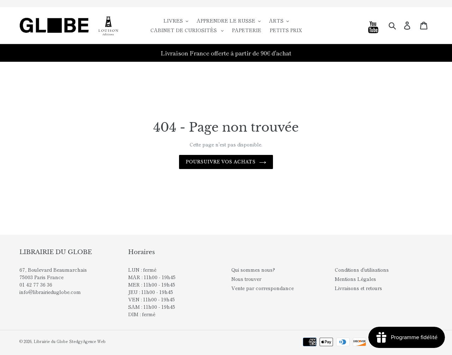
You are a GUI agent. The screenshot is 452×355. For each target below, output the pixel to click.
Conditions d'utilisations (362, 269)
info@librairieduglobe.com (50, 291)
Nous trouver (246, 278)
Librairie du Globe (51, 341)
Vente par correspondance (262, 287)
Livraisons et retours (358, 287)
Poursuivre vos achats (221, 161)
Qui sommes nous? (253, 269)
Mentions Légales (355, 278)
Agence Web (94, 341)
